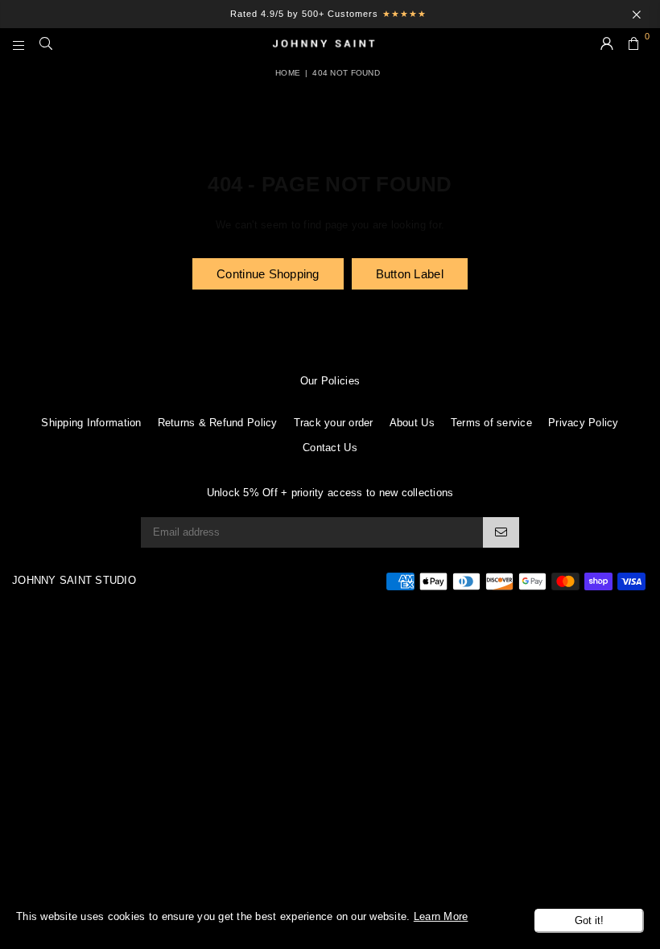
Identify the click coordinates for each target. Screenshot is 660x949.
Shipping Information (91, 423)
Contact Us (330, 448)
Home (287, 72)
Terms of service (491, 423)
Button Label (409, 274)
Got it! (589, 920)
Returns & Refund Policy (218, 423)
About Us (412, 423)
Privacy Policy (583, 423)
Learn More (441, 916)
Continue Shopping (268, 274)
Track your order (333, 423)
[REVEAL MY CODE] (501, 532)
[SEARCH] (46, 44)
